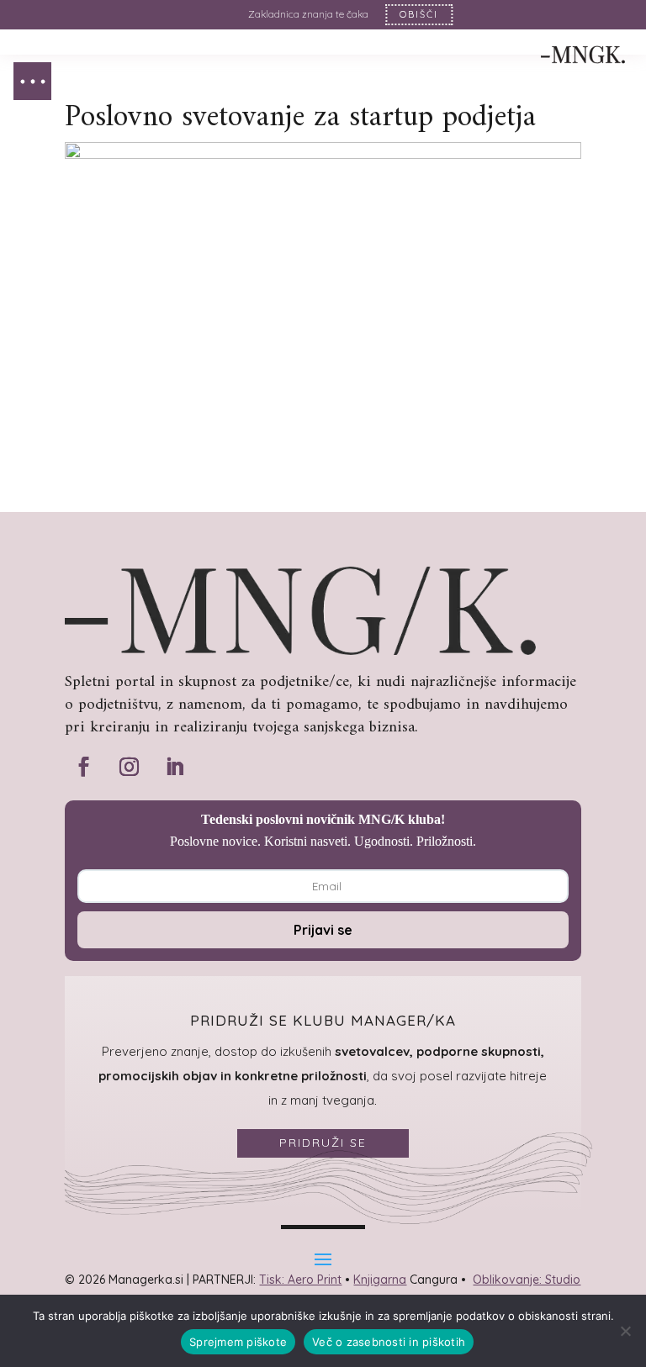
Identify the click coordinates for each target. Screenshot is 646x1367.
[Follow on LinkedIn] (175, 766)
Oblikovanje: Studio (526, 1279)
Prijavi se (323, 929)
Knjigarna (379, 1279)
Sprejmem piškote (238, 1342)
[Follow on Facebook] (84, 766)
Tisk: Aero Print (300, 1279)
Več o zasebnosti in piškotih (388, 1342)
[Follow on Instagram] (129, 766)
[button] (32, 81)
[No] (625, 1330)
